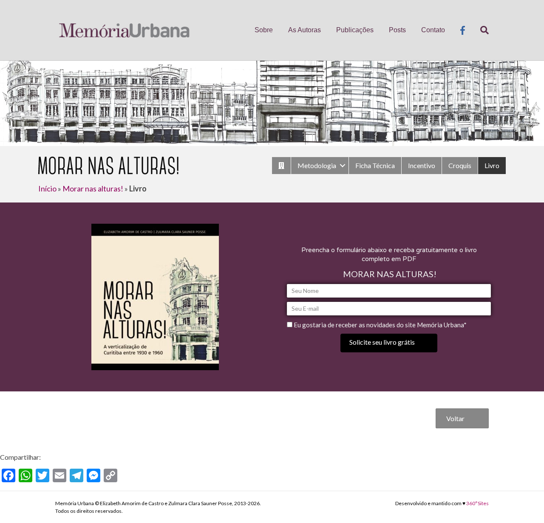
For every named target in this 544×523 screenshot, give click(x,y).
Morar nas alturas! (92, 188)
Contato (433, 30)
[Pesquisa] (481, 30)
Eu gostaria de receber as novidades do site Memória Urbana (379, 325)
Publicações (355, 30)
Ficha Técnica (375, 165)
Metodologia (317, 165)
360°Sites (477, 503)
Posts (397, 30)
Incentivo (421, 165)
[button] (388, 343)
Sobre (264, 30)
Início (47, 188)
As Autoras (304, 30)
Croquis (459, 165)
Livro (491, 165)
